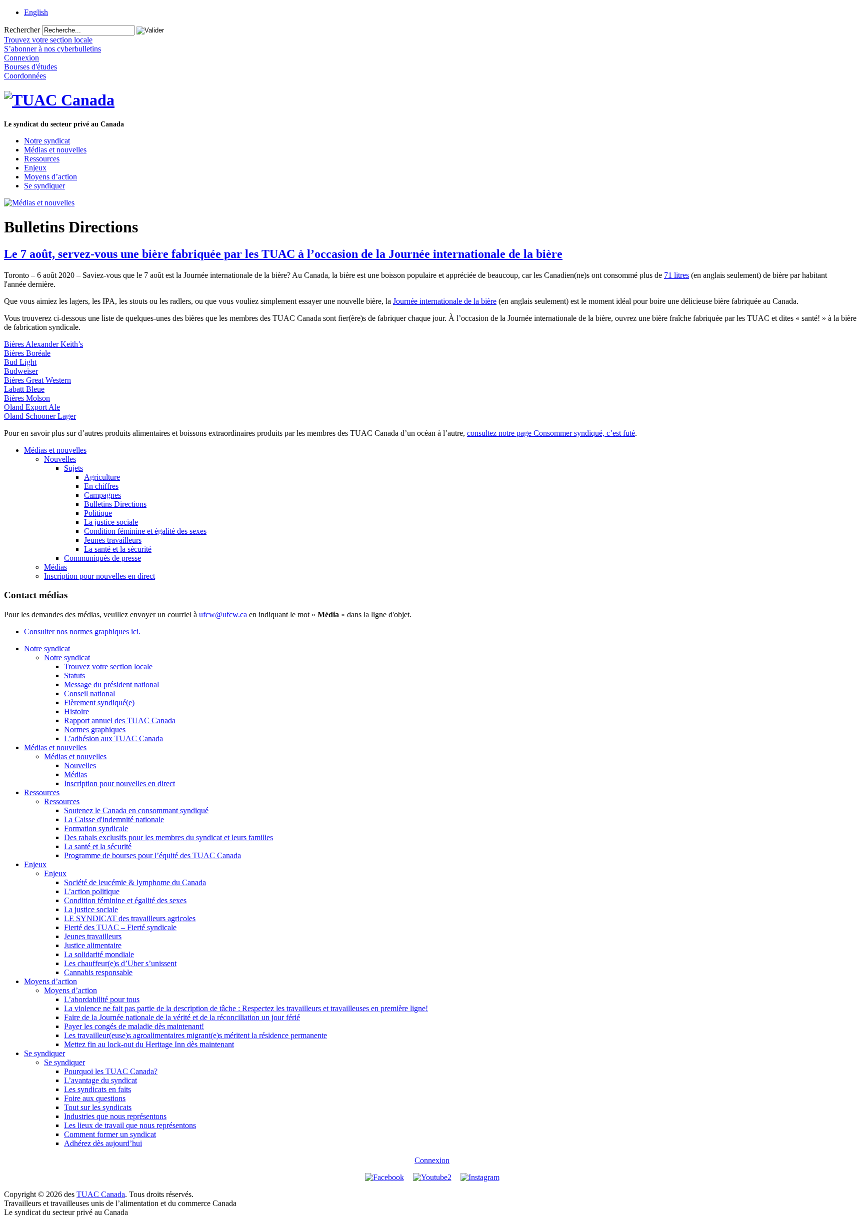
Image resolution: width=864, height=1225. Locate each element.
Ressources (42, 158)
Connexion (432, 1160)
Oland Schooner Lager (40, 416)
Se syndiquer (44, 185)
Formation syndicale (96, 828)
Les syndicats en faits (97, 1089)
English (36, 12)
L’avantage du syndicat (100, 1080)
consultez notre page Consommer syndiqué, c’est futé (551, 433)
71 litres (676, 275)
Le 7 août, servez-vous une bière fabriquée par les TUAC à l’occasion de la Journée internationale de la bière (283, 253)
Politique (98, 513)
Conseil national (89, 693)
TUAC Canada (100, 1194)
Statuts (74, 675)
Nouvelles (60, 459)
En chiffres (101, 486)
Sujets (73, 468)
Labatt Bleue (24, 389)
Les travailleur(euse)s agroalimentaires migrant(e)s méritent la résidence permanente (195, 1035)
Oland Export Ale (32, 407)
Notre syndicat (47, 140)
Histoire (76, 711)
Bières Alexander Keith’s (43, 344)
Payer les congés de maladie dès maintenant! (134, 1026)
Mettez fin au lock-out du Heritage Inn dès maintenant (149, 1044)
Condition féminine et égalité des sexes (145, 531)
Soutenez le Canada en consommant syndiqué (136, 810)
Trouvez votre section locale (108, 666)
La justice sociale (111, 522)
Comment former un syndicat (110, 1134)
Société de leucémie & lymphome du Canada (135, 882)
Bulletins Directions (115, 504)
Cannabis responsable (98, 972)
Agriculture (102, 477)
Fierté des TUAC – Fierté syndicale (120, 927)
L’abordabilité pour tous (102, 999)
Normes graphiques (95, 729)
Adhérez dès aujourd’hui (103, 1143)
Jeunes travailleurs (113, 540)
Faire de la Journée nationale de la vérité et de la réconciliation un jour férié (182, 1017)
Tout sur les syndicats (98, 1107)
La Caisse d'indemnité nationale (114, 819)
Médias (55, 567)
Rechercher (22, 29)
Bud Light (20, 362)
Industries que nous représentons (115, 1116)
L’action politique (92, 891)
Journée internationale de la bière (444, 301)
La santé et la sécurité (118, 549)
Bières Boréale (27, 353)
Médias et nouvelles (55, 149)
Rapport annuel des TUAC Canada (120, 720)
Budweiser (21, 371)
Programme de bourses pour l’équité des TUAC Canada (152, 855)
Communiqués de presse (102, 558)
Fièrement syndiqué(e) (99, 702)
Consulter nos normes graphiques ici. (82, 631)
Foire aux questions (95, 1098)
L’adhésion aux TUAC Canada (113, 738)
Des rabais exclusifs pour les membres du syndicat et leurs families (168, 837)
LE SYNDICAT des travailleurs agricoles (130, 918)
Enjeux (35, 167)
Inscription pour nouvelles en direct (99, 576)
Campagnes (102, 495)
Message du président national (111, 684)
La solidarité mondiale (99, 954)
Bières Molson (27, 398)
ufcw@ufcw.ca (223, 614)
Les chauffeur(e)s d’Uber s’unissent (120, 963)
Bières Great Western (37, 380)
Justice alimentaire (93, 945)
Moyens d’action (50, 176)
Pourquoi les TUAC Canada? (111, 1071)
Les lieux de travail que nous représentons (130, 1125)
